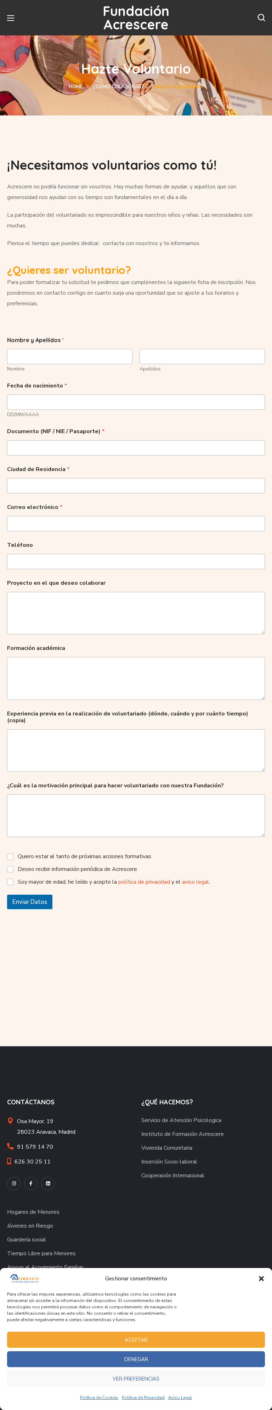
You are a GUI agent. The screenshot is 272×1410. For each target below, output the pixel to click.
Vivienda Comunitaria (166, 1148)
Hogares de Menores (33, 1212)
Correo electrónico (34, 507)
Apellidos (150, 369)
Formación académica (36, 648)
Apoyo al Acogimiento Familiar (45, 1267)
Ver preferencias (136, 1378)
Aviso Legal (180, 1397)
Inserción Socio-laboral (169, 1162)
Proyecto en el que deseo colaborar (56, 583)
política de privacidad (144, 882)
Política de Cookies (99, 1397)
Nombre (16, 369)
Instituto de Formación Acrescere (182, 1134)
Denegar (136, 1359)
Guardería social (26, 1240)
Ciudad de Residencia (38, 469)
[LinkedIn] (48, 1183)
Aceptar (136, 1339)
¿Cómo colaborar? (118, 86)
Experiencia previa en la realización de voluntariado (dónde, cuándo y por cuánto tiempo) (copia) (127, 717)
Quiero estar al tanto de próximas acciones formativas (84, 856)
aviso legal (195, 882)
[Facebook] (31, 1183)
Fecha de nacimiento (37, 386)
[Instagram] (14, 1183)
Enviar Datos (29, 902)
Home (76, 86)
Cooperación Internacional (172, 1175)
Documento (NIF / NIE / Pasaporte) (55, 431)
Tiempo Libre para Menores (41, 1253)
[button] (261, 1278)
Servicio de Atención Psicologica (181, 1120)
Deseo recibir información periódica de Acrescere (77, 869)
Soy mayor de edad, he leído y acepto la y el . (114, 882)
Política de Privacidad (143, 1397)
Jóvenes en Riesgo (30, 1226)
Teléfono (20, 545)
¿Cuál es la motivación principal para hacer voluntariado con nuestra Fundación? (115, 785)
